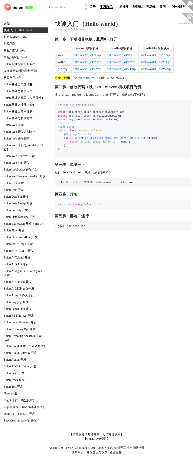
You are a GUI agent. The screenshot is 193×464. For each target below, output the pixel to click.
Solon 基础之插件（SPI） (20, 104)
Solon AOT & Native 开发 (20, 366)
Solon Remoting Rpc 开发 (20, 329)
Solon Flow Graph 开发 (18, 244)
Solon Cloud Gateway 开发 (20, 352)
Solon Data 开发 (14, 189)
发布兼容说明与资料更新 (20, 70)
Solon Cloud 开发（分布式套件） (25, 346)
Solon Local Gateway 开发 (20, 322)
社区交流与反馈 (97, 452)
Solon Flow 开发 (14, 230)
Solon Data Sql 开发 (16, 196)
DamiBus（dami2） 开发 (19, 413)
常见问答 (10, 43)
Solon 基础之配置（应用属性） (24, 97)
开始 (7, 23)
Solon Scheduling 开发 (18, 308)
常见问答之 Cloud (15, 57)
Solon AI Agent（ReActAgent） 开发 (24, 273)
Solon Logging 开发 (16, 302)
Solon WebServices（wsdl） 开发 (24, 176)
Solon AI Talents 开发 (17, 257)
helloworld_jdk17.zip (155, 55)
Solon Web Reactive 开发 (19, 156)
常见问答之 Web (14, 50)
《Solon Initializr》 (84, 78)
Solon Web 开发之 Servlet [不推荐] (24, 147)
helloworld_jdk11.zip (121, 55)
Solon (18, 7)
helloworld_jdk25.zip (156, 69)
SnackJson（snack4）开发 (20, 420)
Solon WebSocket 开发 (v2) (21, 169)
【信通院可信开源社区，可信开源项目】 (96, 434)
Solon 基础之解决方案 (18, 118)
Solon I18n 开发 (14, 183)
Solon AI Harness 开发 (18, 281)
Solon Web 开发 (14, 125)
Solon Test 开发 (13, 386)
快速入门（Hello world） (20, 30)
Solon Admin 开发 (15, 359)
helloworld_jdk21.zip (155, 62)
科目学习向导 (13, 77)
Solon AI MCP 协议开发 (19, 288)
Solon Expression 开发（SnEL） (24, 223)
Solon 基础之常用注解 (18, 111)
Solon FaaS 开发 (14, 373)
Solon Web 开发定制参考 (20, 131)
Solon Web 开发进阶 (17, 138)
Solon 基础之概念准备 (18, 84)
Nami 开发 (10, 393)
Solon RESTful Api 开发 (19, 315)
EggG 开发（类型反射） (20, 400)
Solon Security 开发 (16, 210)
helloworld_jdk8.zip (87, 55)
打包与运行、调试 (16, 37)
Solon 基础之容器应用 (18, 91)
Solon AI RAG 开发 (16, 264)
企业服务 (116, 452)
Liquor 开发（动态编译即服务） (25, 407)
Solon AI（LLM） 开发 (19, 250)
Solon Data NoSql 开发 (18, 203)
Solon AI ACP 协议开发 (19, 295)
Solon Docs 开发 (14, 379)
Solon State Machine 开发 (19, 216)
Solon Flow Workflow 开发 (20, 237)
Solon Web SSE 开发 (17, 162)
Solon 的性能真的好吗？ (20, 64)
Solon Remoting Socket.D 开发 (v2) (23, 337)
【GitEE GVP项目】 (96, 438)
